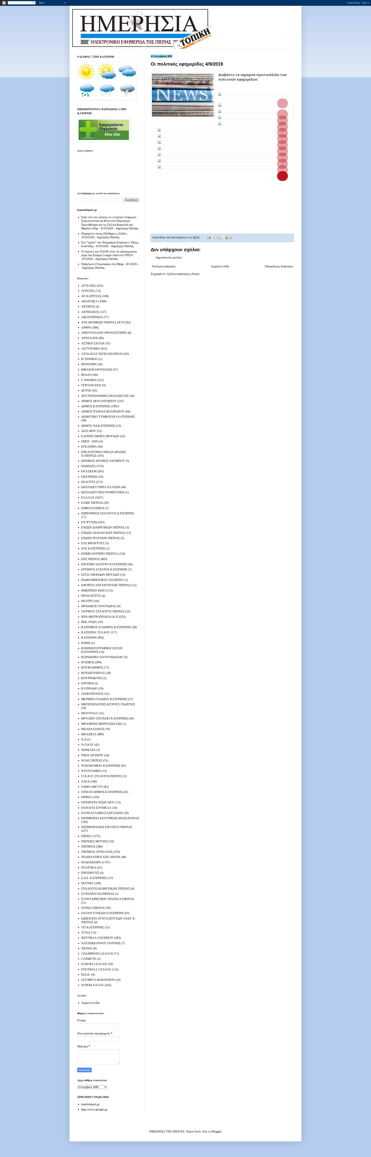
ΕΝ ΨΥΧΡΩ (89, 522)
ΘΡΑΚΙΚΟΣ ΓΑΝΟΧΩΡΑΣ (98, 606)
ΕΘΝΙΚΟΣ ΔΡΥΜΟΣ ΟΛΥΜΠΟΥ (103, 460)
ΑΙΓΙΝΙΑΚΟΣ (90, 312)
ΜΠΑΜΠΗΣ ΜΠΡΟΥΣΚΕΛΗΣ (101, 723)
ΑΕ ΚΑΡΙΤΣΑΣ (91, 296)
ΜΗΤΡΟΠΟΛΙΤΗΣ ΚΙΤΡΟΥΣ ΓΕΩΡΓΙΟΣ (108, 704)
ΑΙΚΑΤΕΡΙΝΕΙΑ (92, 317)
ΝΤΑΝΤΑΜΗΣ (91, 770)
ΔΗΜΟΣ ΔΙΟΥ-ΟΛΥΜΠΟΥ (99, 401)
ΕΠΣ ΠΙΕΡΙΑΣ (90, 559)
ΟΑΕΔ (85, 781)
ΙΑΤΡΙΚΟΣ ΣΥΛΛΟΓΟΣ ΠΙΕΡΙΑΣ (102, 611)
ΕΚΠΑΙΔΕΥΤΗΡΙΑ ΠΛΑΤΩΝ (100, 487)
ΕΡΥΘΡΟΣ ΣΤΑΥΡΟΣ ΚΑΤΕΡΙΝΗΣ (104, 569)
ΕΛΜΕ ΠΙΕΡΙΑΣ (92, 502)
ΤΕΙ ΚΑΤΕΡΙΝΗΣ (92, 927)
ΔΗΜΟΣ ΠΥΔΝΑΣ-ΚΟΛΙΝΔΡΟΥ (102, 411)
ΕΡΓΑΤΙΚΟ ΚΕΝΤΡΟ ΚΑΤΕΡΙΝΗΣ (104, 564)
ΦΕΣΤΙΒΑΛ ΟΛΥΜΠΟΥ (97, 937)
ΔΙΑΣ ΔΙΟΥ (88, 431)
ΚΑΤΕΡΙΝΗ (89, 637)
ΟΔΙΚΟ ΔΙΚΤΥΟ (92, 786)
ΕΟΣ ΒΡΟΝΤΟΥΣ (93, 543)
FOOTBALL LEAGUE (96, 969)
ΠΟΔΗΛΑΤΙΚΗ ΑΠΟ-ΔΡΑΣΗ (100, 857)
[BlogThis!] (219, 238)
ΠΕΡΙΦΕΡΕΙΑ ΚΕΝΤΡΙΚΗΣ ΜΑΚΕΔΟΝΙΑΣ (110, 818)
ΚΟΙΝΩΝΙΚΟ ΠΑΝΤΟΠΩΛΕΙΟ (102, 657)
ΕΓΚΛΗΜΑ (89, 446)
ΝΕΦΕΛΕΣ (88, 749)
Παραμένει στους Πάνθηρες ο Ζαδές (103, 233)
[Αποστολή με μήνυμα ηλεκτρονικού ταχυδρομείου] (216, 238)
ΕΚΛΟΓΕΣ (88, 481)
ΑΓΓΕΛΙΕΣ (88, 285)
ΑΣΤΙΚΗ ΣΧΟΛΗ (92, 343)
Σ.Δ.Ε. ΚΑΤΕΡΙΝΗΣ (94, 878)
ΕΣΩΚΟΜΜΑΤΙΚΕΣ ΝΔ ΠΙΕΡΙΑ (102, 579)
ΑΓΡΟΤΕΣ (88, 290)
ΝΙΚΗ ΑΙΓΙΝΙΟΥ (92, 755)
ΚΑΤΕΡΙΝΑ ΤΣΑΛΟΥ (95, 632)
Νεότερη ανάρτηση (163, 266)
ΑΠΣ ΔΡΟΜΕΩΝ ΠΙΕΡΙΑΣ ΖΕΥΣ (103, 322)
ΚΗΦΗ (85, 643)
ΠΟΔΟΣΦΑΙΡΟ (91, 862)
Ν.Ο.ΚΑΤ (87, 744)
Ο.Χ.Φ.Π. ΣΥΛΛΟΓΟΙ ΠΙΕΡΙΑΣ (101, 776)
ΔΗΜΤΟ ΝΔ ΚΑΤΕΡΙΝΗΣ (98, 425)
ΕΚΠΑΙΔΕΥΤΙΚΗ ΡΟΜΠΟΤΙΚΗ (102, 492)
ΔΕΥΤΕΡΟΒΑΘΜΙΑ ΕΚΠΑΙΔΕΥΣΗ (104, 395)
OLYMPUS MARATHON (98, 979)
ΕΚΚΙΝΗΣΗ (89, 476)
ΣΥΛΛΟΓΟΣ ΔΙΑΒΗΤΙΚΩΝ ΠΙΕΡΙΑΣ (105, 888)
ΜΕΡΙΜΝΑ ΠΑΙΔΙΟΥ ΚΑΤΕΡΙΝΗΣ (104, 699)
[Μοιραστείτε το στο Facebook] (227, 238)
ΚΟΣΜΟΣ (87, 662)
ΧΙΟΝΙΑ (86, 948)
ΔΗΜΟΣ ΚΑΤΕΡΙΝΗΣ (95, 406)
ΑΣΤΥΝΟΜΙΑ (90, 348)
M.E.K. (85, 974)
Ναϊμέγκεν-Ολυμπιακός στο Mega (102, 264)
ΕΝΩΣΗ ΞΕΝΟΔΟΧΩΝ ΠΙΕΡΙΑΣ (103, 532)
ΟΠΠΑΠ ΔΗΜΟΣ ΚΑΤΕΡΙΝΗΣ (101, 792)
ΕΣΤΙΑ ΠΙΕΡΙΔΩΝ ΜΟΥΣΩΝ (100, 574)
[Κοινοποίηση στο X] (223, 238)
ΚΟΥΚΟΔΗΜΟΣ (92, 667)
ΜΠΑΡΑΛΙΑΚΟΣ (92, 729)
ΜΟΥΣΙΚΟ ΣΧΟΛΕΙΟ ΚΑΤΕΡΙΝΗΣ (104, 718)
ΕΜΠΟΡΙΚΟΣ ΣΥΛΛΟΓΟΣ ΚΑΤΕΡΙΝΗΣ (107, 513)
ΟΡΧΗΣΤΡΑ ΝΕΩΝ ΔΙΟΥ (98, 802)
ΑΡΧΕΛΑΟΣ (89, 338)
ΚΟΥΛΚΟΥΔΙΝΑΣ (93, 672)
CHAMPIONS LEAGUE (97, 953)
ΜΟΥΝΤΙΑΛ (89, 713)
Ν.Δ (83, 739)
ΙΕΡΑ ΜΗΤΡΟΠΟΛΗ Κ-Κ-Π (99, 616)
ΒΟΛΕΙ (86, 374)
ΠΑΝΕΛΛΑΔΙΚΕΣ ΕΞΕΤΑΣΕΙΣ (102, 813)
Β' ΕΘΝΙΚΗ (89, 359)
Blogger (216, 1131)
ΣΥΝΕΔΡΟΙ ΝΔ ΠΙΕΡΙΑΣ (97, 893)
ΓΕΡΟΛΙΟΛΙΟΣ (91, 385)
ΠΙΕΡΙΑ (86, 836)
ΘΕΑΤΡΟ (87, 601)
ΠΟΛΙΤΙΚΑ (88, 867)
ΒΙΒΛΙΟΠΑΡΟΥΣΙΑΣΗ (96, 369)
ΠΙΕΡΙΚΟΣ (88, 846)
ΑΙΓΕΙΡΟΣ (88, 306)
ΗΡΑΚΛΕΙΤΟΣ (91, 595)
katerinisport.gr (90, 1104)
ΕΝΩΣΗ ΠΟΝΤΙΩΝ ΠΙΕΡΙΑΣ (100, 538)
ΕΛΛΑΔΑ (87, 497)
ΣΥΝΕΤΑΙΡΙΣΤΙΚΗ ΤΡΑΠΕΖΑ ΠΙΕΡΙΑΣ (107, 899)
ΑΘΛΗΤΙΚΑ (89, 301)
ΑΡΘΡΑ (86, 327)
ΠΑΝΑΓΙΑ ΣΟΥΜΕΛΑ (96, 807)
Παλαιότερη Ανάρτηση (279, 266)
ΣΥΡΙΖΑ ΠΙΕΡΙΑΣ (93, 907)
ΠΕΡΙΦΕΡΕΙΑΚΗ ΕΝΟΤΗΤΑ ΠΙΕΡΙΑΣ (106, 827)
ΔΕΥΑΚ (86, 390)
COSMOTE (88, 958)
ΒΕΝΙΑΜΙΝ (89, 364)
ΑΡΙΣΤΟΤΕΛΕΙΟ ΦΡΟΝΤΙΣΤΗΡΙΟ (104, 332)
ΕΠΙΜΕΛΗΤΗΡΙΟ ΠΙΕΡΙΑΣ (99, 553)
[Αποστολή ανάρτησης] (208, 237)
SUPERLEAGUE (92, 985)
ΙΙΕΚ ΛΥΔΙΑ (89, 622)
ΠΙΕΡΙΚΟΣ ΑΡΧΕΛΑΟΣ (97, 851)
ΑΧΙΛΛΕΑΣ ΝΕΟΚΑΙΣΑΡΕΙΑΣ (102, 353)
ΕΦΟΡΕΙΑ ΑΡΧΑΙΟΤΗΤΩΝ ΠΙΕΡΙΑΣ (106, 585)
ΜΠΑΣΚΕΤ (88, 734)
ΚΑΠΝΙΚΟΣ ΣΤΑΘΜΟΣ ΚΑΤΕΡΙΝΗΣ (106, 627)
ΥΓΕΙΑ (85, 932)
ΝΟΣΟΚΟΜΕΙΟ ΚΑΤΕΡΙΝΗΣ (100, 765)
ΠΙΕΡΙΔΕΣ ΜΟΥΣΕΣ (94, 841)
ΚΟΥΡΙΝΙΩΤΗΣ (91, 678)
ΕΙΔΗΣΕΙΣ (88, 466)
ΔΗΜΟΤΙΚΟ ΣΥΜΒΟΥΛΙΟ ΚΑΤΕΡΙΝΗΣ (108, 416)
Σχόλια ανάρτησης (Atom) (183, 274)
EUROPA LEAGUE (94, 964)
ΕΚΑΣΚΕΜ (88, 471)
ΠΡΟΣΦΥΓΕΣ (90, 872)
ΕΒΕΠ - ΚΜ (89, 441)
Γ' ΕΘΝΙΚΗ (88, 380)
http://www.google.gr (94, 1109)
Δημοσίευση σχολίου (169, 257)
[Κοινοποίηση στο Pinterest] (230, 238)
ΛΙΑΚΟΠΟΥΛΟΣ (92, 693)
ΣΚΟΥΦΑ (87, 883)
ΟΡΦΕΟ (86, 797)
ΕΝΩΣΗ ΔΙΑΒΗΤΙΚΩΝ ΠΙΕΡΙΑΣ (103, 527)
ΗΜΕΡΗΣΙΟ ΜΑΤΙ (93, 590)
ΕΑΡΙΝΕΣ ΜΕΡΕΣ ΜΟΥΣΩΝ (100, 436)
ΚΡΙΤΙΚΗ (87, 683)
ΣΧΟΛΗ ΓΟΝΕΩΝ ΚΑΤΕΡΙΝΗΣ (102, 913)
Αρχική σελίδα (220, 266)
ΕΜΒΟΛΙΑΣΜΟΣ (92, 508)
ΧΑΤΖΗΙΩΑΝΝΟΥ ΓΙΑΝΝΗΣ (101, 943)
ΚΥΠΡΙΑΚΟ (89, 688)
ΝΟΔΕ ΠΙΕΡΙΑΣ (91, 760)
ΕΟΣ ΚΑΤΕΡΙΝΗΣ (93, 548)
